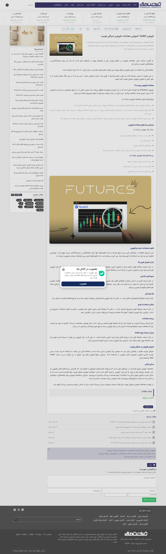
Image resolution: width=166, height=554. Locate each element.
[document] (83, 277)
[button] (63, 269)
